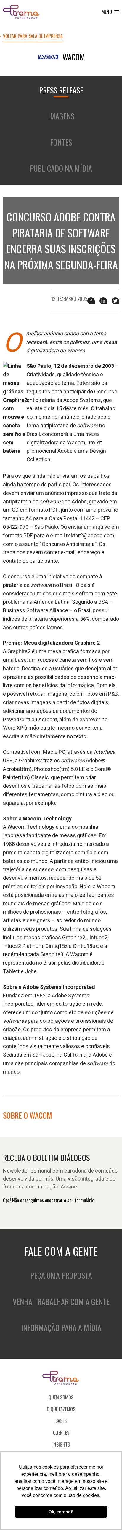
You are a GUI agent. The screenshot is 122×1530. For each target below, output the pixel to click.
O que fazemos (61, 1409)
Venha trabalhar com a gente (61, 1301)
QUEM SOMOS (61, 1397)
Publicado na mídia (61, 168)
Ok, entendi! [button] (61, 1511)
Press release (61, 90)
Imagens (61, 116)
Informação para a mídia (61, 1327)
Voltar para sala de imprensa (33, 37)
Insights (61, 1444)
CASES (61, 1421)
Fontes (61, 142)
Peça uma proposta (61, 1275)
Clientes (61, 1432)
